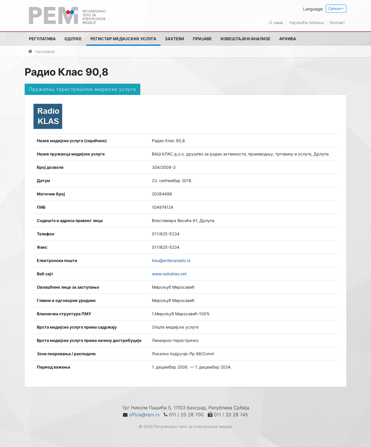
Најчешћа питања (306, 22)
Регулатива (42, 38)
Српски (334, 8)
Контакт (337, 22)
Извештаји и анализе (245, 38)
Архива (287, 38)
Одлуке (73, 38)
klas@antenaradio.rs (171, 260)
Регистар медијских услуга (123, 38)
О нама (276, 22)
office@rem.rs (144, 414)
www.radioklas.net (169, 273)
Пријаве (202, 38)
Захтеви (174, 38)
